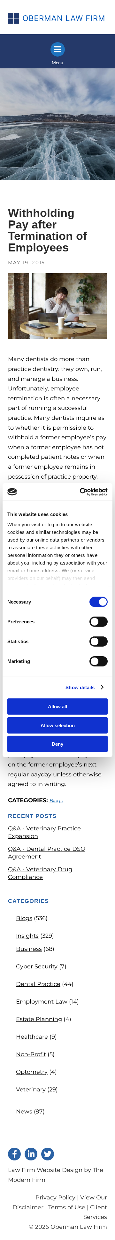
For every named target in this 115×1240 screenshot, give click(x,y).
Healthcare (32, 1036)
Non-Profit (31, 1054)
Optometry (32, 1071)
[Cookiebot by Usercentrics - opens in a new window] (81, 492)
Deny (57, 744)
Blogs (56, 800)
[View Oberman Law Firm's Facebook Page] (14, 1154)
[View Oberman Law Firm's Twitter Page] (47, 1154)
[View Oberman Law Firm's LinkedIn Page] (31, 1154)
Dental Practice (38, 984)
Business (29, 948)
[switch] (98, 622)
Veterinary (31, 1089)
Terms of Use (66, 1207)
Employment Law (41, 1001)
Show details (80, 687)
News (24, 1111)
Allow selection (58, 725)
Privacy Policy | (57, 1197)
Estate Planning (39, 1019)
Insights (27, 935)
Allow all (57, 706)
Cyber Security (36, 966)
